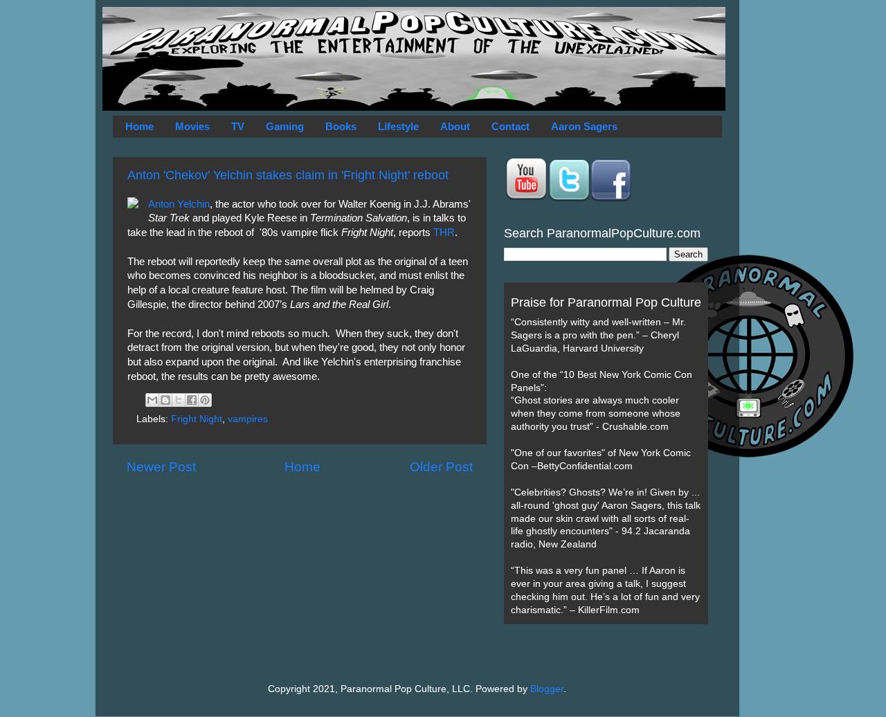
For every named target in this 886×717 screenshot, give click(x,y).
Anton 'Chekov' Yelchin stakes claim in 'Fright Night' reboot (288, 175)
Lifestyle (398, 126)
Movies (192, 126)
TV (237, 126)
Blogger (546, 689)
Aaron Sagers (584, 126)
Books (340, 126)
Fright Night (196, 419)
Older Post (441, 467)
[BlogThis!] (165, 400)
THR (444, 232)
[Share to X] (179, 400)
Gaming (285, 126)
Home (139, 126)
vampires (248, 419)
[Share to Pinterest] (205, 400)
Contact (510, 126)
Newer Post (161, 467)
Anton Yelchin (179, 204)
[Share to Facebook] (192, 400)
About (455, 126)
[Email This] (152, 400)
